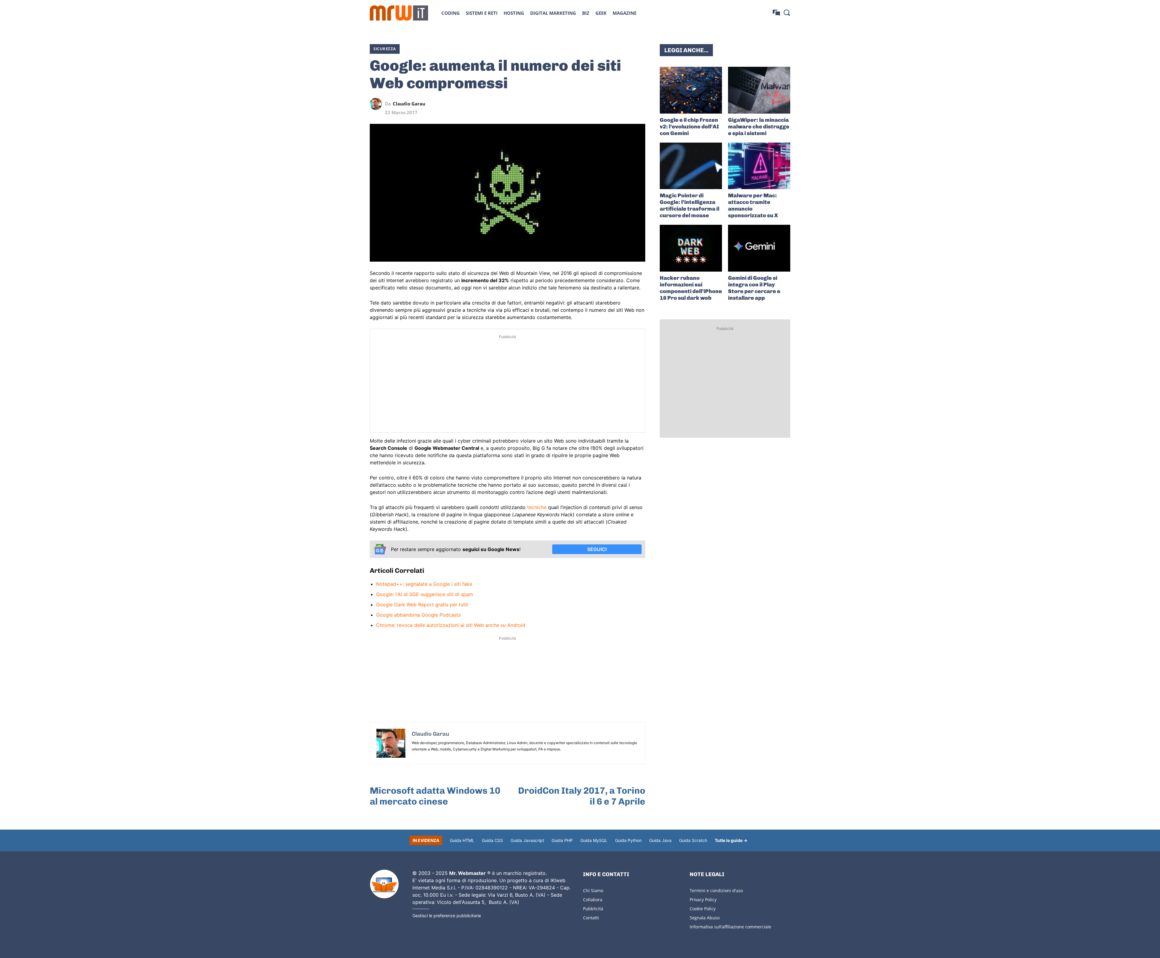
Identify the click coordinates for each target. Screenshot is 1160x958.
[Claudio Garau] (377, 104)
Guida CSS (492, 840)
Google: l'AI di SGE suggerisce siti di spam (424, 594)
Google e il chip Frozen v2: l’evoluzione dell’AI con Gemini (689, 127)
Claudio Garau (409, 104)
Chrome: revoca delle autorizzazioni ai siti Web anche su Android (450, 625)
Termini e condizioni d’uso (716, 890)
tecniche (536, 507)
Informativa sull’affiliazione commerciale (730, 927)
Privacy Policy (703, 899)
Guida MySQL (593, 840)
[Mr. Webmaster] (384, 884)
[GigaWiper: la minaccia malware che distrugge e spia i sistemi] (759, 90)
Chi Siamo (593, 890)
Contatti (591, 918)
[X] (584, 104)
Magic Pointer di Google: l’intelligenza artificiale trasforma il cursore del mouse (689, 205)
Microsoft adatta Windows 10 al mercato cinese (435, 796)
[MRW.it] (399, 13)
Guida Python (628, 840)
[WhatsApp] (611, 104)
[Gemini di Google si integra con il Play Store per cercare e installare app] (759, 248)
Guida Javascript (527, 840)
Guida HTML (462, 840)
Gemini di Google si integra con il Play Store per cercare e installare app (754, 288)
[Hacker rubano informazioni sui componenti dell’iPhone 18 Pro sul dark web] (691, 248)
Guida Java (660, 840)
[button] (786, 12)
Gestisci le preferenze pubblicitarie (446, 915)
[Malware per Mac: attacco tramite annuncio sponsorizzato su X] (759, 166)
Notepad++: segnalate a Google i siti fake (424, 584)
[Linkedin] (597, 104)
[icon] (776, 12)
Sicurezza (384, 48)
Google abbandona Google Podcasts (418, 615)
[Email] (639, 104)
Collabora (592, 899)
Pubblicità (593, 908)
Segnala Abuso (705, 918)
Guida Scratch (693, 840)
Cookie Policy (703, 908)
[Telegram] (625, 104)
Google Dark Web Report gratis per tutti (422, 605)
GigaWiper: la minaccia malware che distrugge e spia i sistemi (758, 127)
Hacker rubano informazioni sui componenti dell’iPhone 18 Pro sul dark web (691, 288)
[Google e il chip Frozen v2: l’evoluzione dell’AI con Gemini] (691, 90)
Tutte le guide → (731, 840)
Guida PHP (562, 840)
